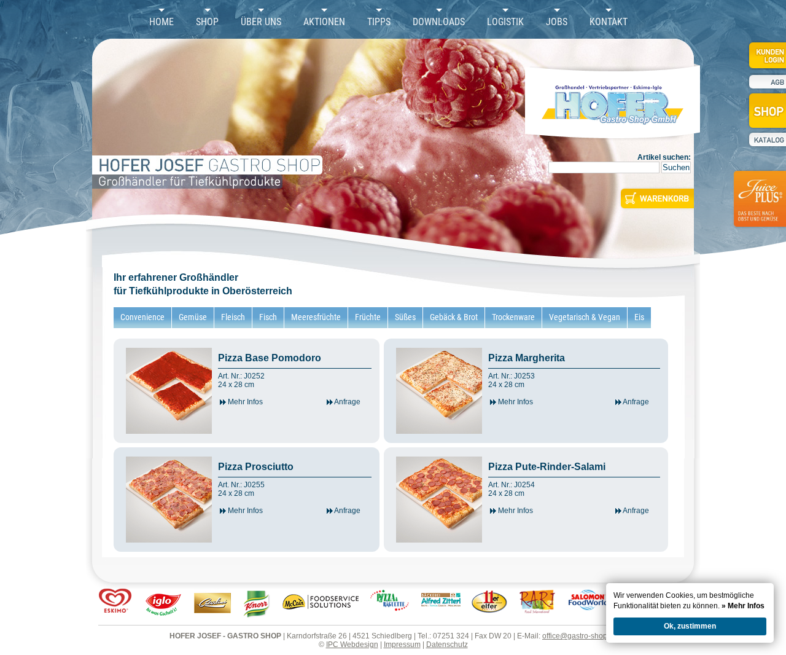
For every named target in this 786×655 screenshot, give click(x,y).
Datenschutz (447, 644)
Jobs (556, 22)
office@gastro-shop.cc (579, 636)
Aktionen (324, 22)
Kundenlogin (766, 55)
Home (161, 22)
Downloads (439, 22)
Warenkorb (656, 198)
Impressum (402, 644)
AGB (766, 82)
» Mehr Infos (743, 606)
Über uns (261, 22)
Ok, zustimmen (690, 626)
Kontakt (609, 22)
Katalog (766, 139)
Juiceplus (759, 206)
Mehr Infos (244, 402)
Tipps (379, 22)
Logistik (505, 22)
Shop (207, 22)
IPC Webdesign (352, 644)
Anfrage (346, 402)
